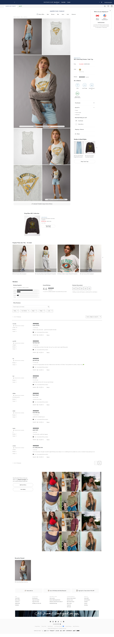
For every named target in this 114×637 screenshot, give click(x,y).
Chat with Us (30, 590)
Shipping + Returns (79, 129)
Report (48, 334)
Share (78, 134)
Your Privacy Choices (58, 626)
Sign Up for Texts (35, 601)
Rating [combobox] (15, 310)
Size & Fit (77, 107)
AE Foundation (87, 599)
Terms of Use (105, 27)
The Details (77, 103)
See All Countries (101, 22)
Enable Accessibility (108, 2)
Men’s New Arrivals (70, 601)
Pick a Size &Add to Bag (48, 226)
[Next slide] (99, 2)
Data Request (50, 626)
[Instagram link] (53, 621)
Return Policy (17, 599)
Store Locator (52, 598)
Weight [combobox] (41, 310)
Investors (86, 601)
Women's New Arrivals (71, 598)
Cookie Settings (68, 626)
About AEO (86, 598)
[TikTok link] (58, 621)
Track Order (17, 598)
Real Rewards (35, 598)
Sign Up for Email (35, 599)
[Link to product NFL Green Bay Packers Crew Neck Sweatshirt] (32, 226)
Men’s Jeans (69, 603)
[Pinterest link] (55, 621)
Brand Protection (76, 626)
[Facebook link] (50, 621)
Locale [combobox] (49, 310)
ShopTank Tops (84, 161)
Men (58, 14)
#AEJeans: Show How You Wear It (56, 601)
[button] (97, 17)
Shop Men (65, 2)
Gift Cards (69, 606)
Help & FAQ (17, 603)
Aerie (68, 14)
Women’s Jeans (70, 599)
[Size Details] (76, 120)
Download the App (53, 603)
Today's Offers (41, 14)
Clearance (74, 14)
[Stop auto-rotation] (101, 2)
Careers (85, 603)
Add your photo (23, 484)
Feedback (17, 605)
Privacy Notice (99, 27)
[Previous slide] (14, 2)
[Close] (110, 10)
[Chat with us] (76, 124)
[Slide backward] (96, 148)
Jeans (63, 14)
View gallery (23, 489)
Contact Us (17, 601)
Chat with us (80, 124)
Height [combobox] (33, 310)
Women (52, 14)
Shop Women (60, 2)
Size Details (80, 120)
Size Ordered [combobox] (24, 310)
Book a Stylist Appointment (55, 599)
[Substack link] (63, 621)
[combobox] (94, 316)
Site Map (86, 605)
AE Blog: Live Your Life (36, 603)
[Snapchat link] (60, 621)
